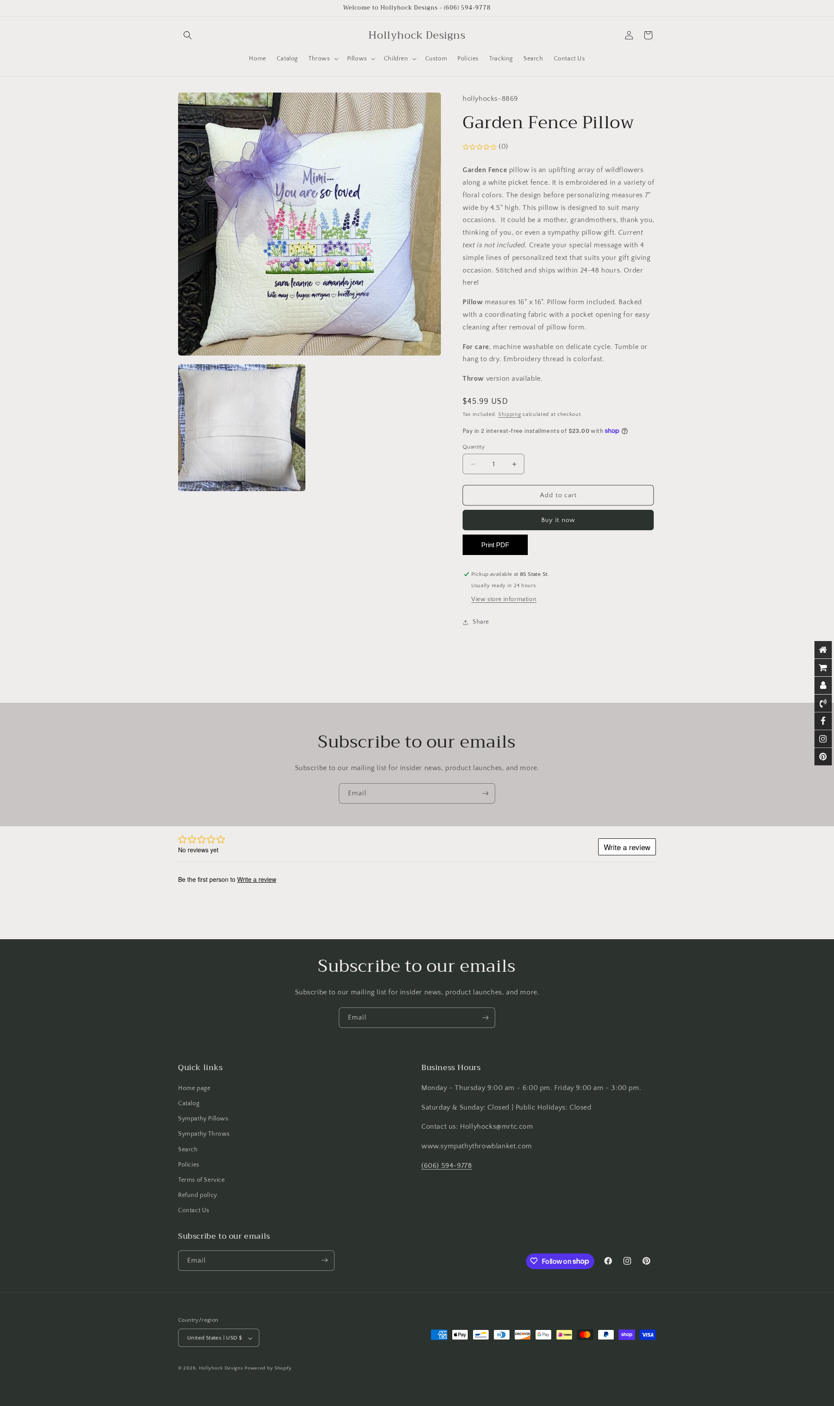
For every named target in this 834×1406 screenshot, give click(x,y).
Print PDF (495, 544)
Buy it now (558, 520)
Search (188, 1149)
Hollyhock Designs (221, 1368)
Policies (188, 1164)
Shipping (509, 414)
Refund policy (197, 1194)
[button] (187, 35)
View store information (503, 599)
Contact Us (193, 1210)
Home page (194, 1087)
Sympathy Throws (204, 1133)
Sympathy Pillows (203, 1118)
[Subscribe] (485, 793)
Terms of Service (201, 1179)
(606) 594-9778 (446, 1165)
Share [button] (481, 621)
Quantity (474, 447)
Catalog (188, 1103)
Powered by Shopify (268, 1368)
